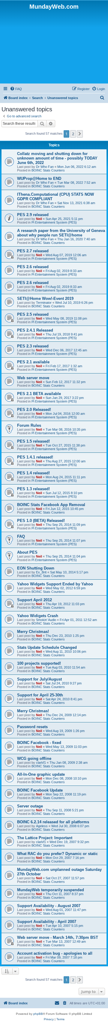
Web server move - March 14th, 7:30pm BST (57, 937)
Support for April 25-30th (40, 695)
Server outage (30, 806)
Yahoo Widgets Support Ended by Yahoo (55, 584)
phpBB (38, 1013)
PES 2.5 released (33, 314)
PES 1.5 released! (33, 441)
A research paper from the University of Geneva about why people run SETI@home (61, 232)
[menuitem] (16, 88)
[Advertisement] (54, 46)
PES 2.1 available (33, 362)
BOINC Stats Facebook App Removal (51, 504)
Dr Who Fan (45, 166)
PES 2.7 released (33, 251)
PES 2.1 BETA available (39, 393)
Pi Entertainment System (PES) (54, 222)
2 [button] (73, 133)
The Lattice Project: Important (44, 838)
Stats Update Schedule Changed (47, 647)
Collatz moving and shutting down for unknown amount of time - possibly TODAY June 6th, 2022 (57, 158)
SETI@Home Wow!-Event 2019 (45, 298)
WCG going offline (34, 758)
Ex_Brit (41, 572)
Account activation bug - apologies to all (54, 953)
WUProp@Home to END (39, 178)
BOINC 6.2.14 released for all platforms (53, 822)
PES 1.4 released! (33, 473)
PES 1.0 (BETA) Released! (41, 520)
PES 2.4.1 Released (35, 330)
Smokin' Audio (46, 620)
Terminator (44, 302)
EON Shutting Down (35, 568)
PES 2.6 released (33, 267)
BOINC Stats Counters (48, 170)
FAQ (21, 536)
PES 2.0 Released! (34, 409)
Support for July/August (39, 679)
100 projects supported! (39, 663)
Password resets (32, 727)
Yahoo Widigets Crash (37, 616)
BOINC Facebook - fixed (39, 742)
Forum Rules (29, 425)
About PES (27, 552)
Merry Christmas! (33, 631)
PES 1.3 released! (33, 489)
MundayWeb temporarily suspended (50, 890)
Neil (39, 219)
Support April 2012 (34, 600)
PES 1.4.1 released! (35, 457)
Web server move (33, 378)
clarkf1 (41, 762)
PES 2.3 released (33, 346)
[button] (80, 133)
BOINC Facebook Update (40, 790)
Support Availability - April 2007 (46, 921)
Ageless (42, 826)
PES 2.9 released (33, 214)
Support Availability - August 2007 (48, 905)
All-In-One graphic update (41, 774)
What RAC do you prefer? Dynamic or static (57, 853)
